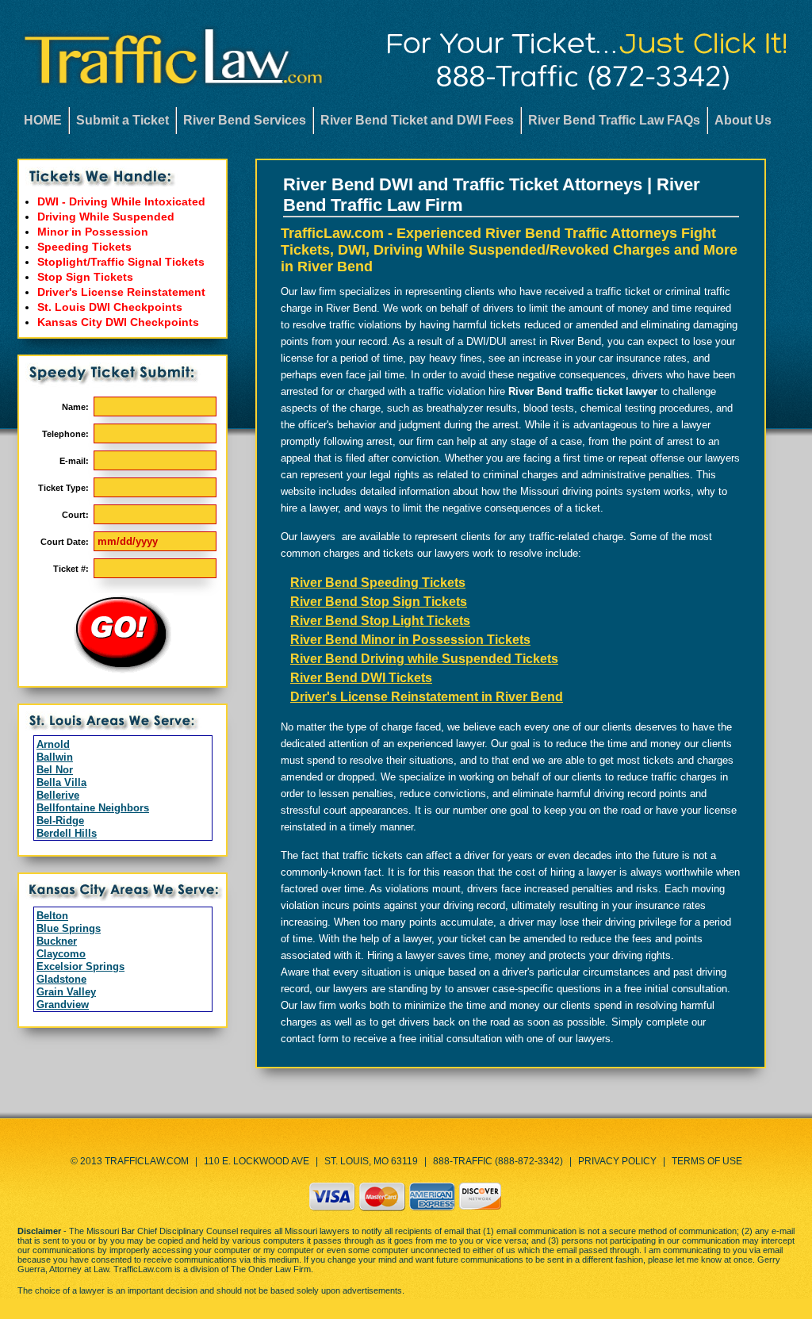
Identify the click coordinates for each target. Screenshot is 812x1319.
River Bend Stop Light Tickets (380, 620)
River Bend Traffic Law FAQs (614, 120)
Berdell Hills (66, 833)
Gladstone (61, 979)
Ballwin (54, 757)
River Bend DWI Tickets (361, 677)
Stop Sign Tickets (85, 276)
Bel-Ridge (60, 820)
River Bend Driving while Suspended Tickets (424, 658)
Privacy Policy (617, 1161)
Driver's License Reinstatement (121, 292)
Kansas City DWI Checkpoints (118, 322)
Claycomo (61, 954)
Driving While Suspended (105, 216)
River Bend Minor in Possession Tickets (410, 639)
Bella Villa (61, 782)
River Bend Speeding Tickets (377, 582)
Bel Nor (54, 770)
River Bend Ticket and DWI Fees (417, 120)
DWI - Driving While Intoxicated (121, 201)
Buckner (56, 941)
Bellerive (57, 795)
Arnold (53, 744)
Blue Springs (68, 928)
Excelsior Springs (80, 966)
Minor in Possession (92, 231)
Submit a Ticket (122, 120)
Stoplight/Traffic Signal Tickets (121, 261)
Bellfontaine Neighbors (92, 808)
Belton (52, 916)
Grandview (62, 1004)
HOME (43, 120)
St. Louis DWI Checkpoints (109, 307)
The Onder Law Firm (271, 1269)
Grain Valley (66, 992)
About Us (743, 120)
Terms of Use (707, 1161)
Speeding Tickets (84, 246)
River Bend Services (244, 120)
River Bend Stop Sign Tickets (378, 601)
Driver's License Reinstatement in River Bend (426, 697)
